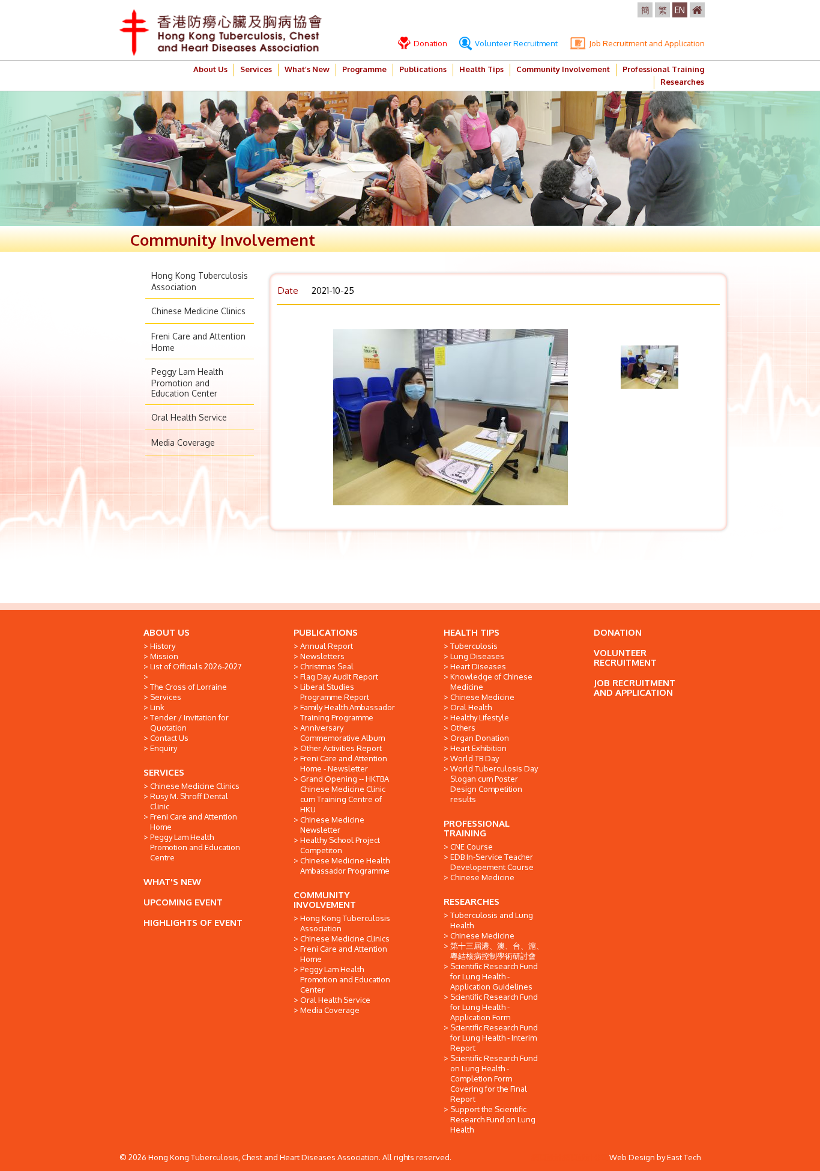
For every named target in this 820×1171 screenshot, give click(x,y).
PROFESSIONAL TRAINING (477, 828)
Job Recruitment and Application (646, 43)
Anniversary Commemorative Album (342, 733)
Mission (164, 656)
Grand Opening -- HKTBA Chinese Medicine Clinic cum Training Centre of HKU (344, 794)
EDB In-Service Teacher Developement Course (492, 862)
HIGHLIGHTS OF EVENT (193, 922)
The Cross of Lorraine (188, 687)
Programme (364, 69)
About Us (210, 69)
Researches (682, 82)
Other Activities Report (341, 748)
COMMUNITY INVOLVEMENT (325, 899)
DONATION (618, 632)
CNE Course (471, 846)
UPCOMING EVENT (183, 902)
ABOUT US (166, 632)
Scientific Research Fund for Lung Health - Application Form (494, 1007)
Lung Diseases (477, 656)
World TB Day (474, 758)
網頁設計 (546, 1157)
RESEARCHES (471, 901)
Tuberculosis (474, 646)
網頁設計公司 (585, 1157)
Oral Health (471, 707)
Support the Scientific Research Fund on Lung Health (492, 1119)
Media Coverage (183, 442)
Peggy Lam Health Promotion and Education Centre (195, 847)
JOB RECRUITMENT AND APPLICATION (634, 687)
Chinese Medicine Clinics (198, 311)
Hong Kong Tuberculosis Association (345, 923)
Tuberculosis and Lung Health (491, 920)
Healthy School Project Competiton (340, 845)
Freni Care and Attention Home (193, 822)
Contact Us (169, 738)
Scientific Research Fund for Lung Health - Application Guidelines (494, 976)
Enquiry (163, 748)
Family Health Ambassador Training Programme (347, 712)
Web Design (632, 1157)
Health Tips (481, 69)
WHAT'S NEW (172, 881)
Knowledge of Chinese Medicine (491, 682)
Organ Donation (479, 738)
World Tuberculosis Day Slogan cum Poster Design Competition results (494, 784)
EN (680, 10)
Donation (429, 43)
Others (462, 727)
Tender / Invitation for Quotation (189, 722)
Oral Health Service (189, 417)
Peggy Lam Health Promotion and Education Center (187, 382)
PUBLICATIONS (326, 632)
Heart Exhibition (478, 748)
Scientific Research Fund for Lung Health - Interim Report (494, 1038)
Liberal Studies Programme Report (334, 692)
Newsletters (322, 656)
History (162, 646)
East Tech (684, 1157)
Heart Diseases (478, 666)
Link (157, 707)
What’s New (307, 69)
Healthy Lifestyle (479, 717)
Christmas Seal (327, 666)
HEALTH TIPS (471, 632)
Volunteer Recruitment (515, 43)
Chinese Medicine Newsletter (332, 825)
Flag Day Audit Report (339, 676)
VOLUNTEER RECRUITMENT (625, 657)
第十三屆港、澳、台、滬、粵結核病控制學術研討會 (497, 951)
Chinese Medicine (482, 697)
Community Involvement (563, 69)
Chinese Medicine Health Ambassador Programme (345, 865)
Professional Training (663, 69)
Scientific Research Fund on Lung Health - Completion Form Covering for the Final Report (494, 1078)
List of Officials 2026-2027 (196, 666)
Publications (423, 69)
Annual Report (326, 646)
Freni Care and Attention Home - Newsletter (343, 763)
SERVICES (163, 772)
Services (256, 69)
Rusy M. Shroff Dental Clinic (189, 801)
